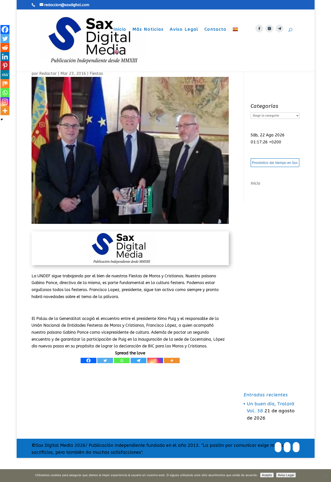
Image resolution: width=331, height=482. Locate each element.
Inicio (119, 30)
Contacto (215, 30)
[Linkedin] (4, 56)
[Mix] (4, 83)
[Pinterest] (4, 65)
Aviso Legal (184, 30)
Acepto (267, 475)
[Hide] (2, 119)
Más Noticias (148, 30)
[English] (116, 60)
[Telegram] (138, 360)
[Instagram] (155, 360)
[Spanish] (236, 38)
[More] (172, 360)
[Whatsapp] (122, 360)
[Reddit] (4, 47)
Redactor (48, 73)
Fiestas (96, 73)
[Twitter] (105, 360)
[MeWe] (4, 74)
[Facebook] (88, 360)
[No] (325, 475)
